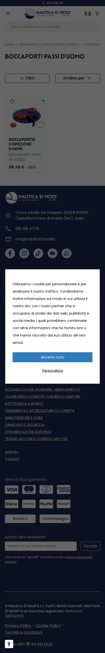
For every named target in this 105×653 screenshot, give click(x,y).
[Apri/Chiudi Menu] (9, 644)
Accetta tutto (52, 357)
